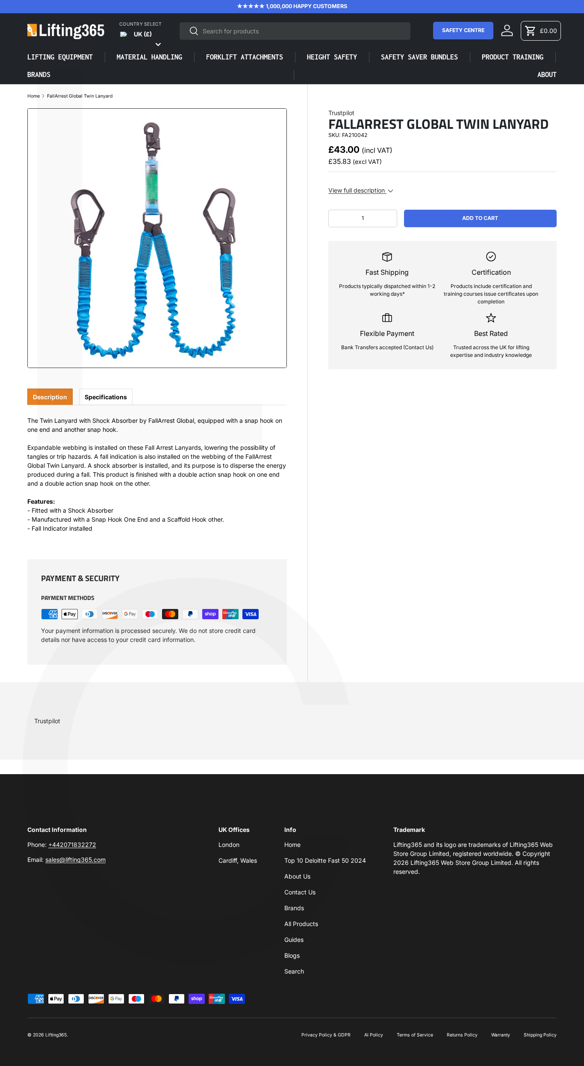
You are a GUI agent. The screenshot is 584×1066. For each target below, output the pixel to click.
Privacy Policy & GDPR (326, 1035)
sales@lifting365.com (75, 859)
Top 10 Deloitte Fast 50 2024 (325, 860)
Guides (294, 939)
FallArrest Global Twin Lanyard (79, 96)
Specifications (106, 397)
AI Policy (373, 1035)
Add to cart (480, 218)
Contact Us (300, 892)
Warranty (500, 1035)
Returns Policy (462, 1035)
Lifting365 (56, 1035)
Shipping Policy (540, 1035)
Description (50, 397)
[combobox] (295, 31)
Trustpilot (341, 112)
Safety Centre (463, 30)
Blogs (292, 955)
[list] (157, 238)
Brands (294, 908)
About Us (297, 876)
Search (294, 971)
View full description (357, 190)
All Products (301, 923)
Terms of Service (415, 1035)
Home (33, 96)
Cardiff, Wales (237, 860)
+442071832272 (72, 844)
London (228, 844)
